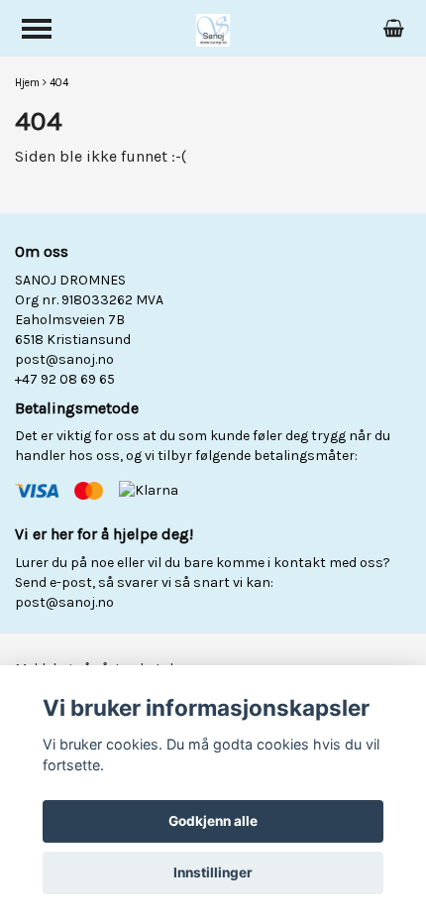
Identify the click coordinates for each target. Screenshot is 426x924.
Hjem (27, 82)
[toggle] (37, 29)
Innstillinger (213, 872)
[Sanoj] (213, 28)
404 (59, 82)
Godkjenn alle (213, 821)
